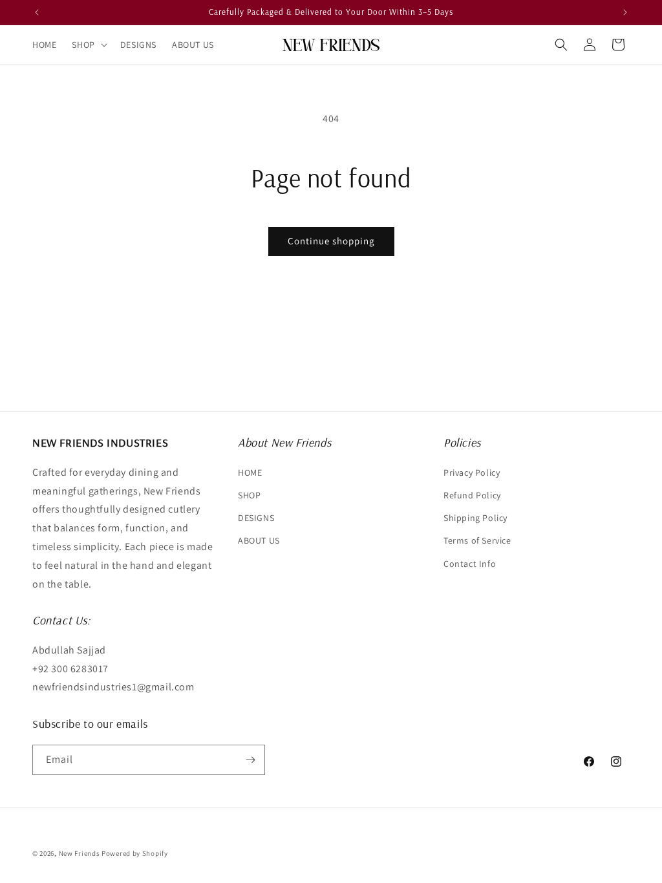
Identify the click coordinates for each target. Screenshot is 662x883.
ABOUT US (259, 540)
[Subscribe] (250, 760)
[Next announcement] (625, 12)
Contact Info (469, 563)
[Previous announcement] (37, 12)
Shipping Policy (475, 518)
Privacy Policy (471, 472)
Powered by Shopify (134, 853)
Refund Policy (472, 495)
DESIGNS (256, 518)
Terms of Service (477, 540)
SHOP (249, 495)
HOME (250, 472)
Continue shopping (331, 241)
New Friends (79, 853)
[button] (88, 44)
